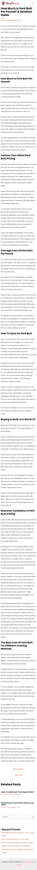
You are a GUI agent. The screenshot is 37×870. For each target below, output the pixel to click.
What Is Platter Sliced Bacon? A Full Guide (16, 846)
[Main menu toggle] (33, 3)
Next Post (18, 775)
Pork (2, 20)
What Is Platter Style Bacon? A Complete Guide (17, 842)
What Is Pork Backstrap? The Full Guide (15, 839)
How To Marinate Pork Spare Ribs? (17, 792)
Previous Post (18, 769)
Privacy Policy (26, 862)
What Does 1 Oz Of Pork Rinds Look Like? (17, 804)
